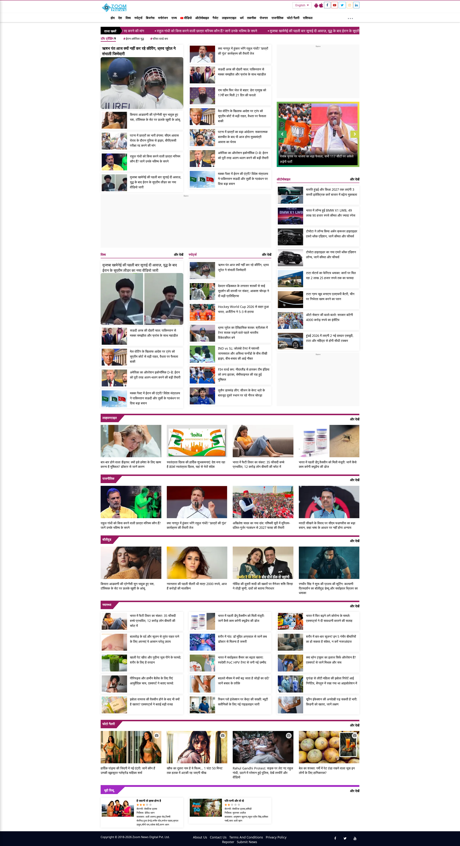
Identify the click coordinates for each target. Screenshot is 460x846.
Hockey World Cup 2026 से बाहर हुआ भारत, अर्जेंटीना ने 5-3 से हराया (243, 309)
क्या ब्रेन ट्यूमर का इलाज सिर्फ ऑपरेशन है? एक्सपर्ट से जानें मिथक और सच (331, 659)
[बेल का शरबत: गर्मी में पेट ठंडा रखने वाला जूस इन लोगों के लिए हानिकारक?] (329, 747)
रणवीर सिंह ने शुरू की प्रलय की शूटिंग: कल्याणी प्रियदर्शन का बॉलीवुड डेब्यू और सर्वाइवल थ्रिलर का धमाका (328, 588)
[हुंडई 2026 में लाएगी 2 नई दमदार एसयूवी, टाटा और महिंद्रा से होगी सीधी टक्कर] (290, 341)
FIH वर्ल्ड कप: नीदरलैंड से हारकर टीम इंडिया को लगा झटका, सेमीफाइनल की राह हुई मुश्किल (243, 374)
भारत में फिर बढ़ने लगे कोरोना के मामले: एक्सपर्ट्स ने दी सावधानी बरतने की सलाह (329, 618)
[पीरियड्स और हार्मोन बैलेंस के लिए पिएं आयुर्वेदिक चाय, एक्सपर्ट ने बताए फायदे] (114, 683)
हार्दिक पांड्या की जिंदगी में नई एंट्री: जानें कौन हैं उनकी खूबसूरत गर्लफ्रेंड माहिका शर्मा (128, 770)
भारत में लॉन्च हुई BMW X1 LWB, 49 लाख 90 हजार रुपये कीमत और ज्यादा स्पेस (330, 212)
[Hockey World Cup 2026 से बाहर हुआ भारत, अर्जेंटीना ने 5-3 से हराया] (202, 312)
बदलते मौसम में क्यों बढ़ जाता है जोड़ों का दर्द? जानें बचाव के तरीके (243, 680)
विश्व (128, 18)
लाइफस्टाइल (229, 18)
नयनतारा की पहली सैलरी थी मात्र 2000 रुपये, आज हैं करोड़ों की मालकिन (197, 586)
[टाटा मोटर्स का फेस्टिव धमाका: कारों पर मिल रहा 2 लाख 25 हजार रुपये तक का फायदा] (290, 278)
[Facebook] (327, 5)
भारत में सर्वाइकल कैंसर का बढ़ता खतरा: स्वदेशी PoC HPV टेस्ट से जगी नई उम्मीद (242, 659)
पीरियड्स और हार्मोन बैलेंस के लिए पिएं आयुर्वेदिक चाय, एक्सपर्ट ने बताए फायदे (151, 680)
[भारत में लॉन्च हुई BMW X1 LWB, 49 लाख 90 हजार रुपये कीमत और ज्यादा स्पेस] (290, 216)
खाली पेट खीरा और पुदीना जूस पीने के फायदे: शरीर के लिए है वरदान (155, 659)
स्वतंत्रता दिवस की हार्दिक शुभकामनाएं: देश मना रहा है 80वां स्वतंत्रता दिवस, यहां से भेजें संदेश (196, 464)
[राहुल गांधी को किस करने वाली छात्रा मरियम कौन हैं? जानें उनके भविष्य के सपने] (114, 161)
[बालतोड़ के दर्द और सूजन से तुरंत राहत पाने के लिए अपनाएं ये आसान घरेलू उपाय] (114, 642)
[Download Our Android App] (316, 5)
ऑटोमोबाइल (202, 18)
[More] (350, 17)
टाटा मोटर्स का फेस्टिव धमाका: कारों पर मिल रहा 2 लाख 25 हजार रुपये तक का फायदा (331, 275)
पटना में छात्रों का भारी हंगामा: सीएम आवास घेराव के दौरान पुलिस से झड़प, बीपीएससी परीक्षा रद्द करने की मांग (154, 140)
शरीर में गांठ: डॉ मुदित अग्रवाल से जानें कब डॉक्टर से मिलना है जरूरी (242, 639)
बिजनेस (150, 18)
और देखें (178, 254)
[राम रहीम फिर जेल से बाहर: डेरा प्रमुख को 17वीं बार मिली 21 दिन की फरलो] (202, 95)
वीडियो (187, 18)
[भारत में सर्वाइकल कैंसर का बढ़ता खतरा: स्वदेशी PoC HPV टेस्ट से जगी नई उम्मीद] (202, 663)
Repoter (228, 842)
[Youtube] (334, 5)
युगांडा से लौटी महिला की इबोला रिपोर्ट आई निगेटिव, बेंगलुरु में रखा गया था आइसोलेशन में (331, 680)
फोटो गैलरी (293, 18)
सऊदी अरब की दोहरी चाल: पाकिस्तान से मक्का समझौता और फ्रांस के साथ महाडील (242, 71)
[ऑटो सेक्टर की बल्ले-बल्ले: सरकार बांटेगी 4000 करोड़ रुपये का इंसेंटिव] (290, 320)
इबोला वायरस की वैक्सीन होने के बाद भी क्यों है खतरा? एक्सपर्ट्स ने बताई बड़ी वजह (155, 701)
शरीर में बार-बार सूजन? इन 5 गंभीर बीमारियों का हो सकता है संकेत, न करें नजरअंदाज (331, 639)
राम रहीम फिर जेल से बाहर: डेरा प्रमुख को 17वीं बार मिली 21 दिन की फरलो (242, 92)
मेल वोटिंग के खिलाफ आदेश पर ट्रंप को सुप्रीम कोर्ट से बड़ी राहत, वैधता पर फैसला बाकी (242, 116)
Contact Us (218, 837)
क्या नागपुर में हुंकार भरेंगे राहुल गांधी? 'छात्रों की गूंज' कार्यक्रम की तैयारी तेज (243, 51)
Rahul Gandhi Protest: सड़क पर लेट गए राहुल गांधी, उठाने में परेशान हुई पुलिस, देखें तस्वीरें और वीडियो (263, 772)
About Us (200, 837)
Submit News (247, 842)
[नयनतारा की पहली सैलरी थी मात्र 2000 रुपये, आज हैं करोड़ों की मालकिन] (197, 562)
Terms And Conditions (246, 837)
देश (120, 18)
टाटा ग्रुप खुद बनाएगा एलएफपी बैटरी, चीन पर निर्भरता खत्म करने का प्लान (330, 296)
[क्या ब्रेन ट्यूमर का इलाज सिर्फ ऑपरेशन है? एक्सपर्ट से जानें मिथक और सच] (290, 663)
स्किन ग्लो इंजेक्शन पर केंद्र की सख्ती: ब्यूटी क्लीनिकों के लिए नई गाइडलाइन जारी (243, 701)
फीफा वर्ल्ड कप (159, 39)
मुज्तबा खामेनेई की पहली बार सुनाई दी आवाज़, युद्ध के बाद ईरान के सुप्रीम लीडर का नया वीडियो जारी (279, 30)
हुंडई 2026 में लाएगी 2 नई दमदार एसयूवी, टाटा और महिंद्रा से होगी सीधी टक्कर (329, 338)
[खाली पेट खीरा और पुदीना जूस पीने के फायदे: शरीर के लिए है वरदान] (114, 663)
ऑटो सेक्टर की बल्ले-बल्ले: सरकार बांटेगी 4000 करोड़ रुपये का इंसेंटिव (329, 317)
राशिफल (307, 18)
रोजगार (264, 18)
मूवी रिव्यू (109, 790)
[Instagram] (350, 5)
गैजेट (215, 18)
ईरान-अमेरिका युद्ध (133, 39)
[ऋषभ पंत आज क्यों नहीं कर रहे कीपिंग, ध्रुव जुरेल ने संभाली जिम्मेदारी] (142, 83)
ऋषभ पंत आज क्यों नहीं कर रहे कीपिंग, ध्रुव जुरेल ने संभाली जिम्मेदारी (139, 50)
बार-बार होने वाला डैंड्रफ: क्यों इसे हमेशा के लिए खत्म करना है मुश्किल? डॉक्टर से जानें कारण (131, 464)
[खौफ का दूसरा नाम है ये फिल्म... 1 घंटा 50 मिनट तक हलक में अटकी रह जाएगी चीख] (197, 747)
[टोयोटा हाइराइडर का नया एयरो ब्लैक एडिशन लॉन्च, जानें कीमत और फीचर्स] (290, 257)
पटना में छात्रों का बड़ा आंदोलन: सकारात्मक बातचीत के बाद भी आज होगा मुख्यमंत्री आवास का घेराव (243, 137)
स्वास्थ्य (106, 604)
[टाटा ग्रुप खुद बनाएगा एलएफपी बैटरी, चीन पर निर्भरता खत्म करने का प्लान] (290, 299)
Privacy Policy (276, 837)
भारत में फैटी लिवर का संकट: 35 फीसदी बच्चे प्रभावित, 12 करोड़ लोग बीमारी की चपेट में (258, 464)
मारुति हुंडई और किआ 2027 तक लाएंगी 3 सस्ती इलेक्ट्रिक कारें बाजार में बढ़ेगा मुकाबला (331, 192)
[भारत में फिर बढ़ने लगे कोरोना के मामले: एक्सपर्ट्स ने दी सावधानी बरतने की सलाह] (290, 621)
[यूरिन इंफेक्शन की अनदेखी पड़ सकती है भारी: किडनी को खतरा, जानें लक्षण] (290, 704)
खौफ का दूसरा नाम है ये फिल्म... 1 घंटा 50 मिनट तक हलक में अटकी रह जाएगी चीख (194, 770)
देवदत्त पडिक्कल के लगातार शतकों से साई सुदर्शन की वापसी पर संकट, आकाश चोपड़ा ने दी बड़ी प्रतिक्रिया (243, 291)
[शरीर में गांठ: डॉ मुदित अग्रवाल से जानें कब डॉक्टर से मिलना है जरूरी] (202, 642)
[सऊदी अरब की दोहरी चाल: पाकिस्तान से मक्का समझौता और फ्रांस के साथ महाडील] (202, 75)
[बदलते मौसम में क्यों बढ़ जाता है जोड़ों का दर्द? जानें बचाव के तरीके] (202, 683)
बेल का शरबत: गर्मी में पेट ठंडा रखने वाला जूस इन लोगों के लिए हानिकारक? (327, 770)
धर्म (241, 18)
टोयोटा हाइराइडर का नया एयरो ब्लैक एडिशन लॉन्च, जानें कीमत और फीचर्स (331, 254)
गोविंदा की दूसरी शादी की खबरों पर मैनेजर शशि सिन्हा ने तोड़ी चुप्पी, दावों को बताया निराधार (263, 586)
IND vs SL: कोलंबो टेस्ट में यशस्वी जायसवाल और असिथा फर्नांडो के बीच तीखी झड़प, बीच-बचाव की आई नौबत (242, 353)
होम (113, 18)
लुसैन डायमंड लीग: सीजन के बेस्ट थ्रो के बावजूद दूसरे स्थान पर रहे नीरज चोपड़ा (241, 392)
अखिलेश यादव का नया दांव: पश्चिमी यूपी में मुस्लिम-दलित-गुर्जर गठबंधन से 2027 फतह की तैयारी (261, 525)
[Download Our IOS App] (321, 5)
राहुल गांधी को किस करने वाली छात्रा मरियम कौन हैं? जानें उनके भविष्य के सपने (153, 30)
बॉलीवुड (106, 539)
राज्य (174, 18)
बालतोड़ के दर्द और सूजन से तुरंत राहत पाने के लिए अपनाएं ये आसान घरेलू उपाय (154, 639)
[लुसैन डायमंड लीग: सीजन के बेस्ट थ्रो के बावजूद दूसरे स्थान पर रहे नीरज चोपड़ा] (202, 396)
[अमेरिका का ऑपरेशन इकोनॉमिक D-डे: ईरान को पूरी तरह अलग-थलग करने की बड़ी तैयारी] (202, 158)
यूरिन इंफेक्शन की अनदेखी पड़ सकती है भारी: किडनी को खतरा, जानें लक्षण (331, 701)
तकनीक (251, 18)
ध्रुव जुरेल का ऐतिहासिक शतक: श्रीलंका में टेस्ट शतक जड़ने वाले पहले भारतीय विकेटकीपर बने (243, 332)
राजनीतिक (277, 18)
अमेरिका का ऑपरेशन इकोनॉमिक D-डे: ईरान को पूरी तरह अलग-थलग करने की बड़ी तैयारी (243, 155)
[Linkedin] (356, 5)
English (300, 5)
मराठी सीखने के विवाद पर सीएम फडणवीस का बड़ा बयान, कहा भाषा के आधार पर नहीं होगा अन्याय (327, 525)
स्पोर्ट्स (138, 18)
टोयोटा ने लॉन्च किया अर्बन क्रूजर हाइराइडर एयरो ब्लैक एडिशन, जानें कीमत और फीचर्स (331, 233)
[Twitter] (342, 5)
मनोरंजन (163, 18)
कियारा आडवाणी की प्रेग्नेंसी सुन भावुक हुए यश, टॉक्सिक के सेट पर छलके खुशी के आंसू (155, 117)
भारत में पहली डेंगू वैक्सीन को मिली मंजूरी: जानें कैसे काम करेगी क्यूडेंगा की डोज (327, 464)
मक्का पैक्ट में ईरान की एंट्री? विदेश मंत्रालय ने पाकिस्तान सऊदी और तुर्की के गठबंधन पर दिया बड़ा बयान (243, 178)
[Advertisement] (186, 222)
